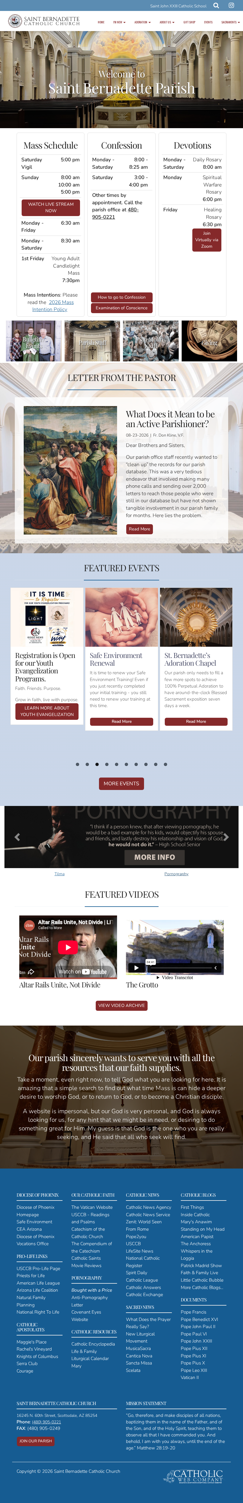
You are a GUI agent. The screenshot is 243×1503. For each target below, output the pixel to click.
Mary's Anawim (196, 1222)
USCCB (133, 1243)
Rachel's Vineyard (34, 1349)
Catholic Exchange (144, 1294)
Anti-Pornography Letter (91, 1297)
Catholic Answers (143, 1287)
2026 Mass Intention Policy (53, 306)
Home (101, 22)
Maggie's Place (32, 1342)
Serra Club (27, 1363)
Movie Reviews (86, 1265)
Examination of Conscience (122, 308)
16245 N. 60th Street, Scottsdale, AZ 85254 (57, 1415)
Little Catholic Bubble (202, 1280)
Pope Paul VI (194, 1334)
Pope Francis (193, 1312)
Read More (139, 529)
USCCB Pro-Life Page (38, 1268)
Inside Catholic (195, 1214)
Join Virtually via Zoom (206, 239)
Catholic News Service (148, 1214)
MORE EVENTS (121, 783)
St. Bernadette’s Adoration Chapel (190, 658)
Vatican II (190, 1377)
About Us (166, 22)
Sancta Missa (139, 1363)
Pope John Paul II (198, 1326)
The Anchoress (196, 1243)
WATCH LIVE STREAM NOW (50, 207)
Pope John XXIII (196, 1341)
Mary (76, 1366)
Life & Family (84, 1351)
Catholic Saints (86, 1258)
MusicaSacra (138, 1348)
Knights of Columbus (37, 1356)
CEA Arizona (29, 1229)
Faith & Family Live (199, 1272)
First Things (192, 1207)
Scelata (133, 1370)
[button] (16, 835)
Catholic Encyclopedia (93, 1344)
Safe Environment (34, 1222)
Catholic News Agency (148, 1207)
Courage (25, 1371)
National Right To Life (38, 1312)
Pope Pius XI (193, 1356)
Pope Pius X (193, 1363)
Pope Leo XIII (194, 1370)
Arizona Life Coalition (37, 1290)
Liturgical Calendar (90, 1358)
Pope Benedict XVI (199, 1319)
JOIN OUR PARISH (36, 1441)
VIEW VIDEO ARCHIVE (121, 1005)
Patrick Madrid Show (201, 1265)
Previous (21, 624)
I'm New (118, 22)
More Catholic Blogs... (202, 1287)
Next (222, 624)
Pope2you (136, 1236)
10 (165, 764)
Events (208, 22)
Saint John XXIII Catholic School (178, 6)
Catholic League (142, 1280)
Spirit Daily (136, 1272)
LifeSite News (139, 1251)
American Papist (197, 1236)
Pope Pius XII (194, 1348)
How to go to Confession (122, 297)
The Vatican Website (92, 1207)
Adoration (141, 22)
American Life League (38, 1283)
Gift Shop (189, 22)
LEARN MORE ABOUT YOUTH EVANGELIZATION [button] (47, 711)
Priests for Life (31, 1275)
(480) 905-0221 (46, 1422)
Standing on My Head (203, 1229)
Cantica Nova (139, 1356)
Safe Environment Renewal (116, 658)
